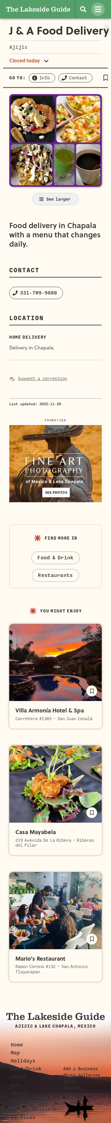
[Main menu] (98, 9)
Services (23, 1117)
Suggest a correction (42, 378)
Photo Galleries (81, 1075)
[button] (105, 78)
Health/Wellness (34, 1109)
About (69, 1081)
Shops (18, 1077)
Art (15, 1085)
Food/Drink (26, 1069)
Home (17, 1045)
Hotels (20, 1093)
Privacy (71, 1094)
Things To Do (29, 1101)
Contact (71, 1088)
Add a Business (80, 1068)
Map (15, 1053)
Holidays (23, 1061)
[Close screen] (107, 27)
